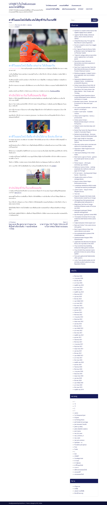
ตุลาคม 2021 (77, 337)
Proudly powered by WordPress (17, 503)
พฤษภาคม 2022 (78, 321)
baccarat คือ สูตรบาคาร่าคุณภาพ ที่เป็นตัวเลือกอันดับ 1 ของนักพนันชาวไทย (23, 226)
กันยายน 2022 (78, 312)
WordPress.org (78, 493)
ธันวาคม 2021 (78, 333)
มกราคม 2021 (78, 358)
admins (30, 25)
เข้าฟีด (76, 489)
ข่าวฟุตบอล (77, 463)
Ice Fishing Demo (79, 420)
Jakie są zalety (78, 426)
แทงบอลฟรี (77, 472)
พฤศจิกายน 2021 (79, 335)
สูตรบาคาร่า (18, 193)
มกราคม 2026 (78, 283)
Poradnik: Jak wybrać (80, 445)
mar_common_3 (79, 436)
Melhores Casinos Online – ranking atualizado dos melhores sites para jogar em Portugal (84, 169)
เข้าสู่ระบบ (77, 486)
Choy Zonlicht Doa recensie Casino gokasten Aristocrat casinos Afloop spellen (84, 252)
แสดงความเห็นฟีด (79, 491)
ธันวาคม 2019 (78, 387)
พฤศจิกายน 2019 (79, 389)
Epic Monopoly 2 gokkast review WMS (85, 214)
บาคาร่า (76, 467)
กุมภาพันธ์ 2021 (78, 355)
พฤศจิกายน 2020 (79, 362)
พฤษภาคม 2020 (78, 376)
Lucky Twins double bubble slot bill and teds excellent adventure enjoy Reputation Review (84, 262)
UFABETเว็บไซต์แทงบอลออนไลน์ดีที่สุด (22, 5)
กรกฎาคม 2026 (78, 278)
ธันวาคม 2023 (78, 290)
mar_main (77, 438)
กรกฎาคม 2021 (78, 344)
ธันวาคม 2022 (78, 305)
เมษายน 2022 (78, 324)
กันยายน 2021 (78, 339)
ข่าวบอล (76, 460)
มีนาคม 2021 (78, 353)
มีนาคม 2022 (78, 326)
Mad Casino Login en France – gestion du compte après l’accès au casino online (85, 158)
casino (76, 413)
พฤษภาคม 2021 (78, 349)
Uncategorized (78, 458)
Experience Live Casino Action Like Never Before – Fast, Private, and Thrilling (84, 91)
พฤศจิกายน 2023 (79, 292)
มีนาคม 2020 (78, 380)
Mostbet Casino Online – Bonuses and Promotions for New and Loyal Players (85, 103)
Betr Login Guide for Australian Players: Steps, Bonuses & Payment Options (84, 140)
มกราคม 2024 (78, 287)
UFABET (17, 27)
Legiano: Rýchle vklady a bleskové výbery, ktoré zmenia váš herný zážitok (84, 36)
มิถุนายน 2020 (78, 373)
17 (75, 406)
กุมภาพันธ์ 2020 (78, 383)
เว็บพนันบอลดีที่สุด (55, 91)
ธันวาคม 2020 (78, 360)
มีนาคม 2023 (78, 299)
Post (75, 447)
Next (64, 222)
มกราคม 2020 (78, 385)
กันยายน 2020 (78, 367)
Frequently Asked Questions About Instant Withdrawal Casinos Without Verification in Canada (85, 97)
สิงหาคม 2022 (78, 314)
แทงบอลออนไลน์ (79, 474)
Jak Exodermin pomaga (81, 422)
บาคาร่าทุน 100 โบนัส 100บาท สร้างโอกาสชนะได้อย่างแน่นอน (54, 225)
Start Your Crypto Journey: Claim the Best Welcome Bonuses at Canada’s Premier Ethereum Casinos (85, 69)
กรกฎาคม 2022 (78, 317)
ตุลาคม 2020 (77, 364)
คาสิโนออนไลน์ (78, 465)
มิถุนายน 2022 (78, 319)
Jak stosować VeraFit (80, 424)
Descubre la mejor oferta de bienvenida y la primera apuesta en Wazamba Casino (84, 63)
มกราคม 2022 (78, 330)
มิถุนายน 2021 (78, 346)
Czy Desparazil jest (79, 415)
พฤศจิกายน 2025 (79, 285)
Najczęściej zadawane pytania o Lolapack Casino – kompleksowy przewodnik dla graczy (83, 81)
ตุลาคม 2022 (77, 310)
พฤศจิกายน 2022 (79, 308)
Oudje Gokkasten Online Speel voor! (84, 223)
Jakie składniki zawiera (80, 429)
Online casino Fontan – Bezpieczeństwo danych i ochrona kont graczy (84, 122)
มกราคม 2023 (78, 303)
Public (76, 449)
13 (75, 404)
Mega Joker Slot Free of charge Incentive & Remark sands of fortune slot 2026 (85, 206)
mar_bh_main (78, 433)
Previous (13, 222)
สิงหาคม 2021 (78, 342)
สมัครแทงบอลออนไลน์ (80, 470)
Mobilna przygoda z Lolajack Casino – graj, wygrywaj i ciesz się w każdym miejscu (85, 75)
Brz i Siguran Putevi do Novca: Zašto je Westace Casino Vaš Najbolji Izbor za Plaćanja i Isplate (85, 51)
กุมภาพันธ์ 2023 (78, 301)
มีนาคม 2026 (78, 280)
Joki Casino (77, 431)
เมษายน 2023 (78, 296)
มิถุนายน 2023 (78, 294)
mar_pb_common (79, 440)
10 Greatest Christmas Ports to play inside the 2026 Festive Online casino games (85, 218)
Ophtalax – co (78, 442)
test (75, 454)
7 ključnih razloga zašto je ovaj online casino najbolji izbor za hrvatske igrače (85, 57)
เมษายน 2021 (78, 351)
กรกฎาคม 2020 (78, 371)
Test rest (77, 194)
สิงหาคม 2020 (78, 369)
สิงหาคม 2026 (78, 276)
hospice (76, 417)
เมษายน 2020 (78, 378)
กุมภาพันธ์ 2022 (78, 328)
